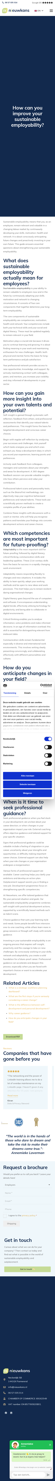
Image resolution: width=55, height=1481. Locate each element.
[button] (42, 10)
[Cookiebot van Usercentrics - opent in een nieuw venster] (40, 685)
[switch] (48, 747)
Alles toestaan (27, 776)
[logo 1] (16, 1371)
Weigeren (27, 793)
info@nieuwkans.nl (17, 1387)
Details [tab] (27, 693)
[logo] (15, 10)
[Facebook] (6, 1413)
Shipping (11, 1223)
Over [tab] (45, 693)
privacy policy (28, 1215)
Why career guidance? (19, 1013)
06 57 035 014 (15, 1393)
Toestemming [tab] (9, 693)
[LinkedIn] (11, 1413)
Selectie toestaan (28, 784)
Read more (12, 1095)
